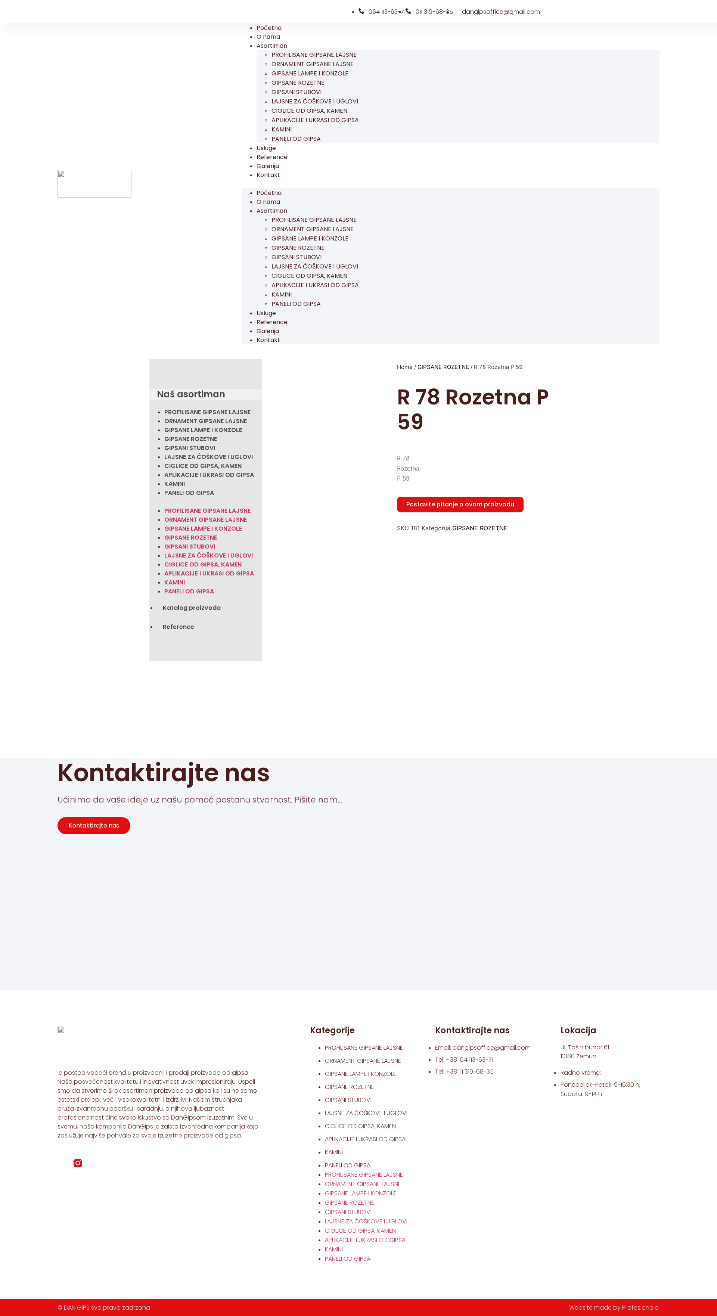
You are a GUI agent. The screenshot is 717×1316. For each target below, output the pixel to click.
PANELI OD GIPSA (296, 138)
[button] (450, 183)
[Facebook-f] (62, 1163)
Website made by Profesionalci (614, 1307)
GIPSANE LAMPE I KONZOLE (309, 73)
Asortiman (272, 45)
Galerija (268, 166)
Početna (269, 28)
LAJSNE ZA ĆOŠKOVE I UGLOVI (314, 101)
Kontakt (268, 175)
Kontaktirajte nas (94, 825)
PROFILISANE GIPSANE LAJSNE (314, 54)
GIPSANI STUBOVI (296, 92)
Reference (272, 157)
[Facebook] (63, 12)
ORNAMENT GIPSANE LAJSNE (312, 64)
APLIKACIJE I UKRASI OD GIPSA (315, 120)
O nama (268, 36)
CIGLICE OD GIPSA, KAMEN (309, 110)
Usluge (266, 148)
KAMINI (281, 129)
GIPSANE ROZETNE (298, 82)
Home (405, 366)
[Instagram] (75, 12)
